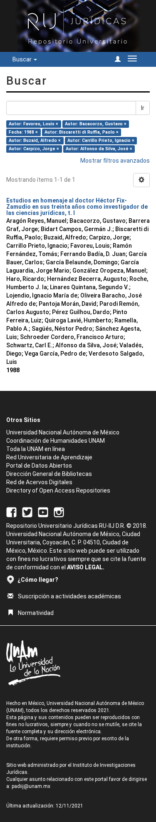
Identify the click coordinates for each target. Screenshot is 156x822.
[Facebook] (11, 511)
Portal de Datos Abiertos (39, 465)
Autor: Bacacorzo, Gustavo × (95, 124)
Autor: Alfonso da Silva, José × (99, 148)
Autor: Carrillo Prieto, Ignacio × (100, 140)
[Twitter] (27, 511)
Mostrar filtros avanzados (115, 160)
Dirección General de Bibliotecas (49, 474)
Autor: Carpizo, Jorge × (34, 148)
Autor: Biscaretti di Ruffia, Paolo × (82, 132)
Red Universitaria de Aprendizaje (49, 457)
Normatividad (36, 613)
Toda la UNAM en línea (35, 449)
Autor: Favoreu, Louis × (33, 124)
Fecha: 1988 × (23, 132)
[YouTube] (43, 511)
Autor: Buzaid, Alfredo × (35, 140)
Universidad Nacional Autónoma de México (62, 432)
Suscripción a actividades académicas (69, 596)
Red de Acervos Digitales (39, 482)
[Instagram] (59, 511)
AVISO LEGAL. (85, 567)
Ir (142, 108)
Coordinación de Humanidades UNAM (55, 440)
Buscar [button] (22, 59)
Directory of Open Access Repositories (58, 490)
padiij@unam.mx (31, 786)
